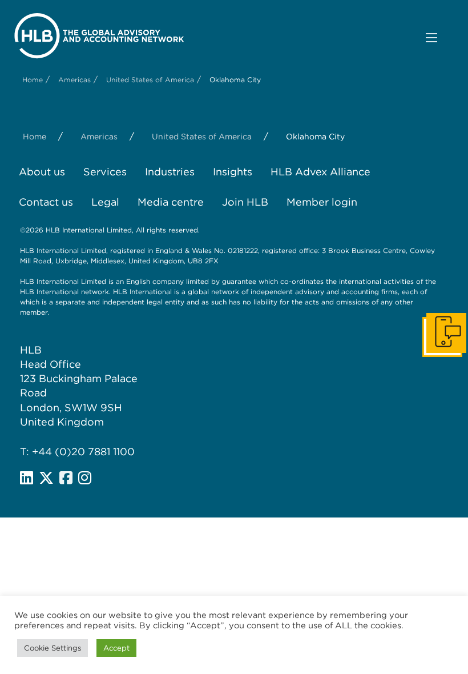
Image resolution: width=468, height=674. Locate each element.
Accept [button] (116, 648)
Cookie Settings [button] (52, 648)
